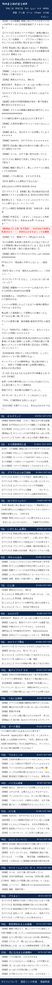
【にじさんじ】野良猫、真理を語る (17, 598)
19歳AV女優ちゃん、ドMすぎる (15, 514)
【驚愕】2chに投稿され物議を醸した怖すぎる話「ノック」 (26, 848)
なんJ (32, 8)
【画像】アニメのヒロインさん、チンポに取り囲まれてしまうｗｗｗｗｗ (26, 796)
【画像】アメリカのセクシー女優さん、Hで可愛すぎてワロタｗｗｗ (26, 961)
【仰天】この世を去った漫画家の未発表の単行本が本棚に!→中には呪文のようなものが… (26, 861)
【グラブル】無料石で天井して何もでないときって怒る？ (26, 900)
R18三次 (19, 8)
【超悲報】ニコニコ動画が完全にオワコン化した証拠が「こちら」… (26, 820)
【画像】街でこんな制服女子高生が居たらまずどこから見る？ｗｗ (26, 566)
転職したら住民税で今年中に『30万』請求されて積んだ (26, 739)
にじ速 (11, 585)
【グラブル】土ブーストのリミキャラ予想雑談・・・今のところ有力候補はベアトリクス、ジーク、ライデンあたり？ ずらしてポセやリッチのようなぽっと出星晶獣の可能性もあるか (26, 485)
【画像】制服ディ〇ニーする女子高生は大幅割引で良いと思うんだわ (26, 570)
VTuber (37, 12)
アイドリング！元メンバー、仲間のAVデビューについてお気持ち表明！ (26, 687)
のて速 (12, 811)
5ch (26, 8)
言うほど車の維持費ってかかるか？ (17, 748)
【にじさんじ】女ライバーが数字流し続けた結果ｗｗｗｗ (26, 602)
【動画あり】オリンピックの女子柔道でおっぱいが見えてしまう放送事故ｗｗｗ (26, 433)
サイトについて (9, 981)
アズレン (45, 17)
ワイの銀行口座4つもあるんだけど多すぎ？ (21, 731)
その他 (46, 12)
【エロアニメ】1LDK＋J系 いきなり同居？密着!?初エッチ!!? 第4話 (26, 437)
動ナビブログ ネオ (18, 670)
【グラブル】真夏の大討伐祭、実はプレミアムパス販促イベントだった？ (26, 550)
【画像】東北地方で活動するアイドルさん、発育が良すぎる (26, 776)
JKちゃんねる (15, 557)
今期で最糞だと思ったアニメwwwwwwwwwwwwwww (26, 933)
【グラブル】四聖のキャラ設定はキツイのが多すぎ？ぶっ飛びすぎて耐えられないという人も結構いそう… (26, 542)
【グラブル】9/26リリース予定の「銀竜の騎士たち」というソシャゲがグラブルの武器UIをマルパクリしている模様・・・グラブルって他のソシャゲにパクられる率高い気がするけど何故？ (26, 477)
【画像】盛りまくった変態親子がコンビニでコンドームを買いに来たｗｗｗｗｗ (26, 804)
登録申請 (45, 981)
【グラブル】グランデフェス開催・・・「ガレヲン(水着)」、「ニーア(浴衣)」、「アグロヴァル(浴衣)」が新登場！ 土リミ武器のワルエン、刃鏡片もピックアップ (26, 490)
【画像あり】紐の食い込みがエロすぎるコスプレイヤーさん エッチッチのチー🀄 (26, 720)
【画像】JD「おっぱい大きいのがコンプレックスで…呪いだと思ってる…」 (26, 965)
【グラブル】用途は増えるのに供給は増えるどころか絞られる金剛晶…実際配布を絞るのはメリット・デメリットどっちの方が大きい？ (26, 533)
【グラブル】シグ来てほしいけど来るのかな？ (22, 917)
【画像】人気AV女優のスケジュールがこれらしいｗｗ (25, 759)
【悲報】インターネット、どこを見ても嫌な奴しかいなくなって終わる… (26, 833)
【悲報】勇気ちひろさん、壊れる (16, 590)
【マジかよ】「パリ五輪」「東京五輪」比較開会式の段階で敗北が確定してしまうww (26, 857)
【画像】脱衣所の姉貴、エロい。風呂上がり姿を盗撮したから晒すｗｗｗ (26, 420)
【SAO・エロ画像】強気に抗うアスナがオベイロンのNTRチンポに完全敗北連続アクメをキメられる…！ (26, 449)
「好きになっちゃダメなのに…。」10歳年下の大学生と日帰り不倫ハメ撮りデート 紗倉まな (26, 522)
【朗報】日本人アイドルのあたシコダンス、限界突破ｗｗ (26, 635)
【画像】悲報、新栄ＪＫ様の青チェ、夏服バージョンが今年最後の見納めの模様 (26, 579)
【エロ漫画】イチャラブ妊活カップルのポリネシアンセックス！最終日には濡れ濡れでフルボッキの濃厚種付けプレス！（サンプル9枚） (26, 466)
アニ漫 (22, 12)
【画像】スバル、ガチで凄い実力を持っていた (22, 872)
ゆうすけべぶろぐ (17, 500)
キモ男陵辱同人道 (17, 444)
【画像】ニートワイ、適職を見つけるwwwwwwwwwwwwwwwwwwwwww (26, 885)
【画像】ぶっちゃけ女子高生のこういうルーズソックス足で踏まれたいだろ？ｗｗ (26, 574)
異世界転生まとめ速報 (20, 924)
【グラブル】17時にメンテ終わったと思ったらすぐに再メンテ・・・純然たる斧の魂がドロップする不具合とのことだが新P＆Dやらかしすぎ (26, 481)
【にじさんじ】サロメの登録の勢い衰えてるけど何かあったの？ (26, 663)
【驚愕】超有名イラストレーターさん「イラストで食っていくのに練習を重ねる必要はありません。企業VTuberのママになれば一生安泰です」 (26, 828)
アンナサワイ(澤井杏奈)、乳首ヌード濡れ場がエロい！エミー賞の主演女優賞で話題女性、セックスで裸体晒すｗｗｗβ (26, 679)
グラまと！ (14, 895)
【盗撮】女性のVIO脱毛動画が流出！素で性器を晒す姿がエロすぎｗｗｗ (26, 674)
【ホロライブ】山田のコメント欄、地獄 (19, 659)
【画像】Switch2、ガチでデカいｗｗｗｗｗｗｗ (23, 816)
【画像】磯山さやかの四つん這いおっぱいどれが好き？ (26, 707)
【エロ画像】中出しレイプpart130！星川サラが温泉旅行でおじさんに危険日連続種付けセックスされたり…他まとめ (26, 453)
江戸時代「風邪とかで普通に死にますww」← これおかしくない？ (26, 880)
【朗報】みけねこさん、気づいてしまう (19, 650)
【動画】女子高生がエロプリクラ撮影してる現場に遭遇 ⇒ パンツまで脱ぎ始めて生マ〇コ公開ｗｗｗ (26, 425)
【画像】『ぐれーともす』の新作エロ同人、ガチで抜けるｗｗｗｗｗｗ (26, 800)
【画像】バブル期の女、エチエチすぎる (19, 957)
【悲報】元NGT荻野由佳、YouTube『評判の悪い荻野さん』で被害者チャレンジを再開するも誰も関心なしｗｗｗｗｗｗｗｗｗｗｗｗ (26, 876)
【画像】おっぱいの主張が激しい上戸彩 (19, 969)
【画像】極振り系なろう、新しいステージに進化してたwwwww (26, 928)
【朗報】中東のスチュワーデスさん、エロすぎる (23, 626)
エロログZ (13, 613)
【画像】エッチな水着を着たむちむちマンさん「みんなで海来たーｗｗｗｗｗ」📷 (26, 772)
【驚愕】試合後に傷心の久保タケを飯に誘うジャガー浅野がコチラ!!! (26, 844)
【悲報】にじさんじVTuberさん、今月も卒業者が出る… (26, 824)
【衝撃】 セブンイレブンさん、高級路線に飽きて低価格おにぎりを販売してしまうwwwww (26, 852)
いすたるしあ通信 (17, 529)
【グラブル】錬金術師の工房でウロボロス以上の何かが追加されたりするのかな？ (26, 909)
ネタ (39, 8)
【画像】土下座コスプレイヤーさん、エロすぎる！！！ (26, 974)
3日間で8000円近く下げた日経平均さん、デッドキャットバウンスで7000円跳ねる (26, 744)
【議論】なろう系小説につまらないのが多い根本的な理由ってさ (26, 937)
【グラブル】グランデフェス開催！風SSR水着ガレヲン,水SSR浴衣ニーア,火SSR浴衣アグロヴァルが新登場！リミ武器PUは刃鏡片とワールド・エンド (26, 546)
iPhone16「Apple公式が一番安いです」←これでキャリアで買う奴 (26, 735)
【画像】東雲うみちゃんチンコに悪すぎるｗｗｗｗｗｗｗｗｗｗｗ (26, 518)
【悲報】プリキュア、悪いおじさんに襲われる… (23, 941)
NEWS (46, 8)
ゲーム (29, 12)
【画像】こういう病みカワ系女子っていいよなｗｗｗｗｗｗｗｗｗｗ (26, 763)
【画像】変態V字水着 (10, 711)
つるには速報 (15, 698)
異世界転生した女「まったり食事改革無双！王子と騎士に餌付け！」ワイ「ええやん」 (26, 945)
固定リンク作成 (29, 981)
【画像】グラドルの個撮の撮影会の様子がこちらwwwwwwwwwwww (26, 703)
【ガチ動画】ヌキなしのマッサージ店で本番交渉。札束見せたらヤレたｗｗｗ (26, 429)
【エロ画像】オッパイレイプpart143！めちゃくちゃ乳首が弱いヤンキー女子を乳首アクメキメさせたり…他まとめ (26, 457)
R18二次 (10, 8)
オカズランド (14, 416)
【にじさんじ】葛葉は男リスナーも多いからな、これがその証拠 (26, 594)
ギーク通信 (14, 726)
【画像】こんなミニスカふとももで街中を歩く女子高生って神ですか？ (26, 562)
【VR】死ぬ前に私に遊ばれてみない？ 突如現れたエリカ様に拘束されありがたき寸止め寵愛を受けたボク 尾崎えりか (26, 505)
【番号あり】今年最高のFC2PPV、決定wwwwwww (24, 631)
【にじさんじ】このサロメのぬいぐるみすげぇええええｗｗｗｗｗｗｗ (26, 655)
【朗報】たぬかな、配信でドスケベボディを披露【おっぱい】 (26, 622)
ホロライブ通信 (16, 641)
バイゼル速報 (16, 783)
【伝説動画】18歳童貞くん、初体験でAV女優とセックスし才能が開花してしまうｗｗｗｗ (26, 683)
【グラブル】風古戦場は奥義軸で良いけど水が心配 (24, 904)
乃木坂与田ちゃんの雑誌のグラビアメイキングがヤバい (26, 509)
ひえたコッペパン (18, 839)
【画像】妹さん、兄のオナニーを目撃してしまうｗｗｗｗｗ (26, 787)
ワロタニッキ (16, 754)
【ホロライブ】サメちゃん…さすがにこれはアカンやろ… (26, 646)
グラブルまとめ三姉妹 (19, 472)
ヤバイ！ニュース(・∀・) (22, 867)
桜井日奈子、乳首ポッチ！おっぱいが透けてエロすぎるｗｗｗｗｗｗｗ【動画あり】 (26, 618)
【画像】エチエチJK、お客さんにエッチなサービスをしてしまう (26, 792)
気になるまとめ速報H (20, 952)
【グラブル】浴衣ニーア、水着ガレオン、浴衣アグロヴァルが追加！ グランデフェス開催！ (26, 913)
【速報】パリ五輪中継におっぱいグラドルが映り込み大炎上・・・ (26, 691)
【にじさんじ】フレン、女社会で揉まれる (20, 607)
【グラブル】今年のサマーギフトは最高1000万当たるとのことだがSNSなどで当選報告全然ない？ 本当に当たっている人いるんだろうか (26, 494)
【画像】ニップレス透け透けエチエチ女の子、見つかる (26, 715)
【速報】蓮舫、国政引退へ (13, 889)
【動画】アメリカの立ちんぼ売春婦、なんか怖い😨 (24, 768)
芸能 (15, 12)
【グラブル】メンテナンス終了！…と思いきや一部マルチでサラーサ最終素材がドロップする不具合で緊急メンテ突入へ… (26, 538)
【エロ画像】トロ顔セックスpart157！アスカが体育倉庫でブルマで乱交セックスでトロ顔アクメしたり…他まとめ (26, 461)
